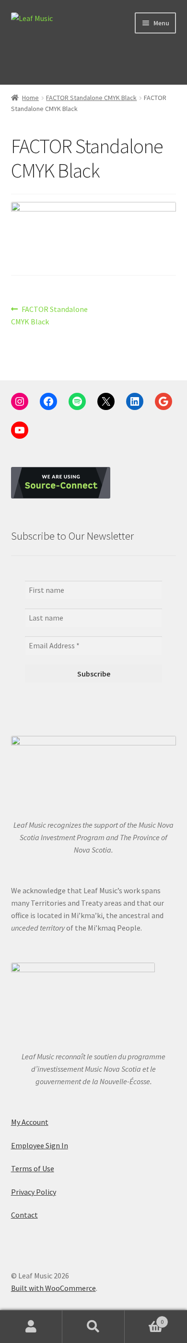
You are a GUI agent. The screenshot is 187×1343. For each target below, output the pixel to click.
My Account (29, 1122)
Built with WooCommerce (53, 1288)
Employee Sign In (39, 1145)
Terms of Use (32, 1168)
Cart (144, 1318)
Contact (24, 1215)
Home (30, 97)
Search (93, 1326)
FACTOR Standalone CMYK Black (91, 97)
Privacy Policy (33, 1192)
